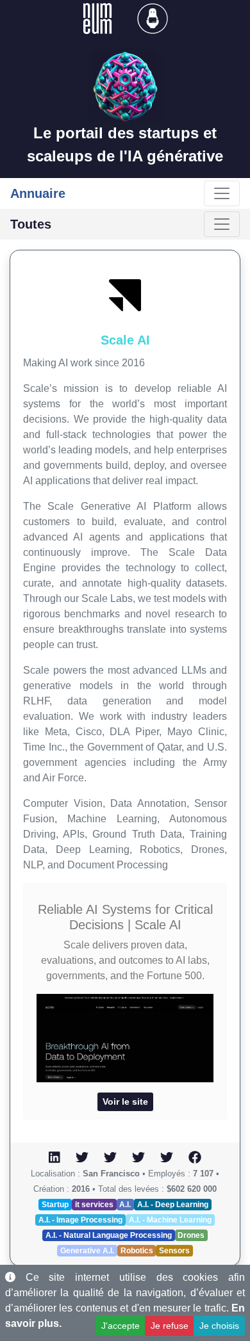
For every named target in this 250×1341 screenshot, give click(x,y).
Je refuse (169, 1326)
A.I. (125, 1204)
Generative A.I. (87, 1250)
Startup (55, 1204)
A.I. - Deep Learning (172, 1204)
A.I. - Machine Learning (170, 1219)
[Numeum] (98, 17)
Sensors (174, 1250)
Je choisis (219, 1326)
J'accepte (120, 1326)
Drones (191, 1235)
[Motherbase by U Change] (152, 17)
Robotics (137, 1250)
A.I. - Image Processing (80, 1219)
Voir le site (125, 1101)
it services (94, 1204)
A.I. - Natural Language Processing (109, 1235)
